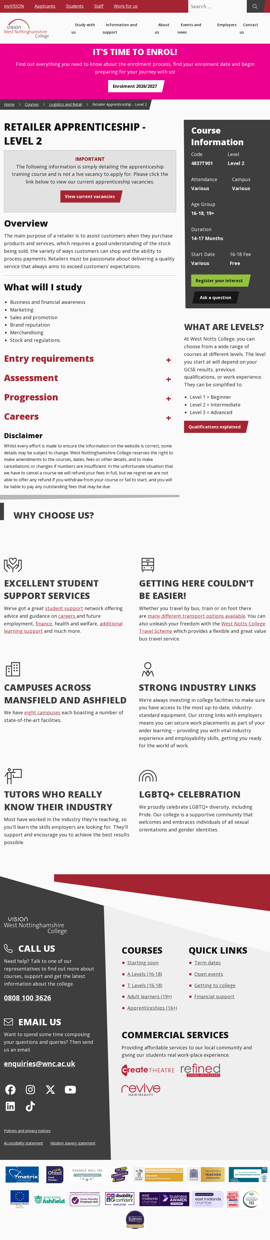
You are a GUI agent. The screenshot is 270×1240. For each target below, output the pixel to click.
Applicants (45, 6)
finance (44, 623)
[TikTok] (30, 1106)
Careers (21, 416)
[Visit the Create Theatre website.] (151, 1073)
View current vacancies (90, 196)
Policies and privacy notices (27, 1130)
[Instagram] (30, 1089)
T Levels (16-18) (144, 985)
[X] (50, 1089)
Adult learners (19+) (149, 996)
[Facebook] (10, 1089)
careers (67, 616)
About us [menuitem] (162, 28)
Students (75, 6)
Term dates (207, 962)
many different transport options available (196, 616)
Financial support (214, 996)
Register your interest (219, 280)
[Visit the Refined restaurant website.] (204, 1073)
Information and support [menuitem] (120, 28)
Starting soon (142, 962)
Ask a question (215, 297)
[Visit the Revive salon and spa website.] (144, 1092)
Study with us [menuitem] (83, 28)
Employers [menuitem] (227, 24)
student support (64, 608)
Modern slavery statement (72, 1143)
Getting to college (214, 985)
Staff (98, 6)
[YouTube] (70, 1089)
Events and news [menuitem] (189, 28)
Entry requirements (49, 358)
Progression (31, 397)
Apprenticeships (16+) (152, 1008)
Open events (208, 974)
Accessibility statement (23, 1143)
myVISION (14, 6)
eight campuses (42, 712)
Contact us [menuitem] (249, 28)
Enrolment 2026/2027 (135, 86)
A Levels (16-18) (144, 974)
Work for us (126, 6)
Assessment (31, 378)
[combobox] (217, 6)
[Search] (255, 6)
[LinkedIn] (10, 1106)
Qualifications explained (215, 427)
